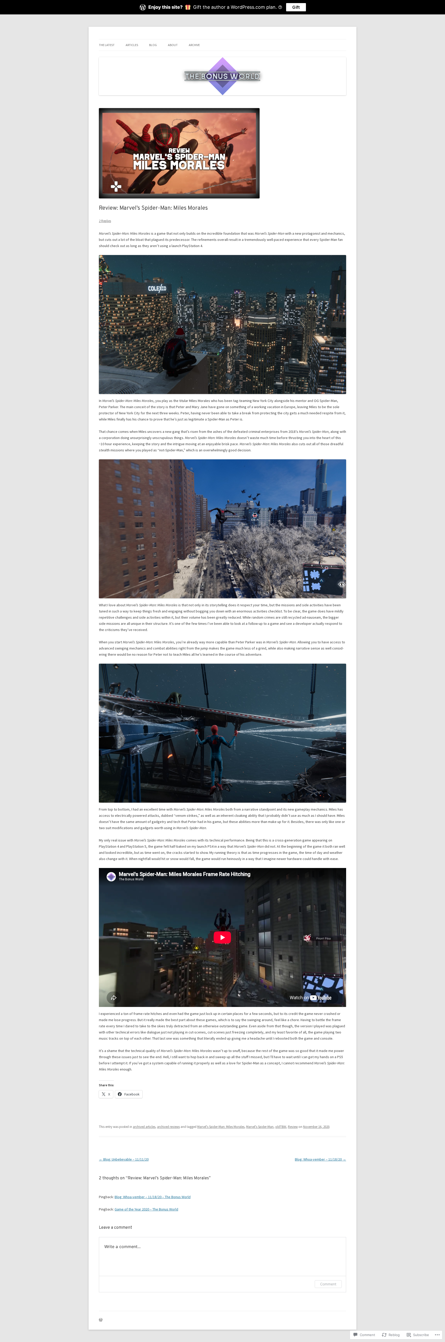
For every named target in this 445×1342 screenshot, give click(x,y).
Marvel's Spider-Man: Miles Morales (220, 1127)
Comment (328, 1284)
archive (194, 45)
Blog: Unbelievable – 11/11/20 (124, 1159)
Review (293, 1127)
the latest (107, 45)
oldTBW (280, 1127)
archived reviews (168, 1127)
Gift (296, 7)
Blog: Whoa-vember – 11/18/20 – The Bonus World (153, 1197)
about (173, 45)
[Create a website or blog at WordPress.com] (100, 1320)
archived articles (144, 1127)
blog (153, 45)
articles (132, 45)
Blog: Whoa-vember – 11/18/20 (320, 1159)
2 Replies (105, 221)
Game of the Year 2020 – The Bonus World (146, 1209)
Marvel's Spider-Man (259, 1127)
